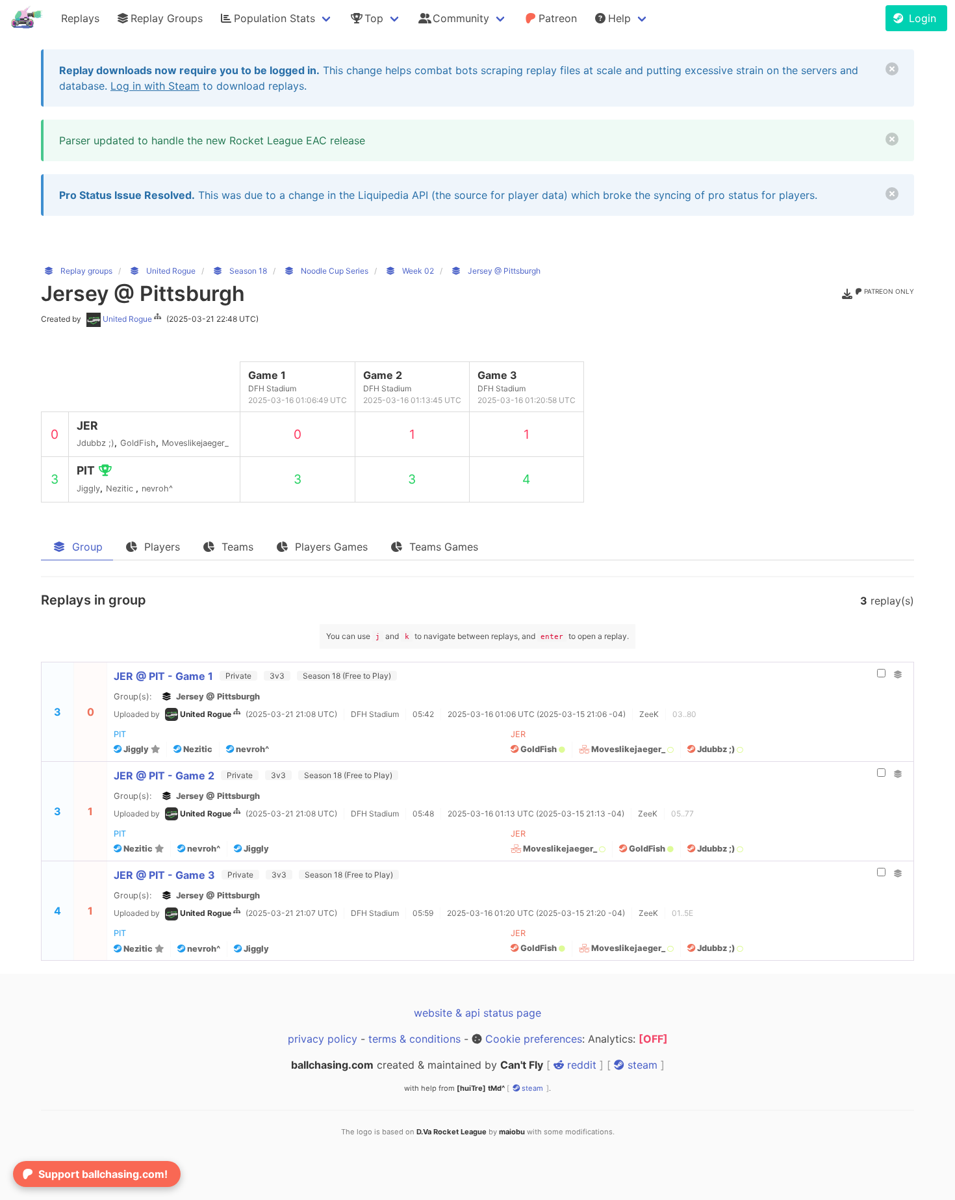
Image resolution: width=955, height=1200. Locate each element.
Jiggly (136, 749)
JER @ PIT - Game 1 (163, 676)
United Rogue (127, 319)
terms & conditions (414, 1038)
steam (640, 1064)
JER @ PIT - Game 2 (164, 775)
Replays (80, 18)
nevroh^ (251, 749)
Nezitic (196, 749)
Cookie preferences (533, 1038)
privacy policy (322, 1038)
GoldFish (538, 749)
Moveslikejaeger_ (628, 749)
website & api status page (477, 1012)
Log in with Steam (154, 85)
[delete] (891, 68)
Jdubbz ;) (716, 749)
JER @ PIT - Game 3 (164, 874)
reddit (580, 1064)
